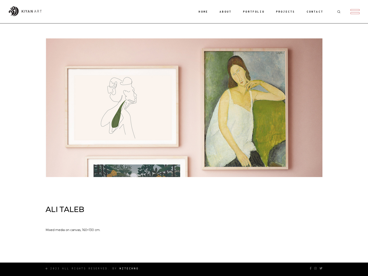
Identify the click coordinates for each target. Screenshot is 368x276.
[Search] (338, 12)
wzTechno (129, 268)
